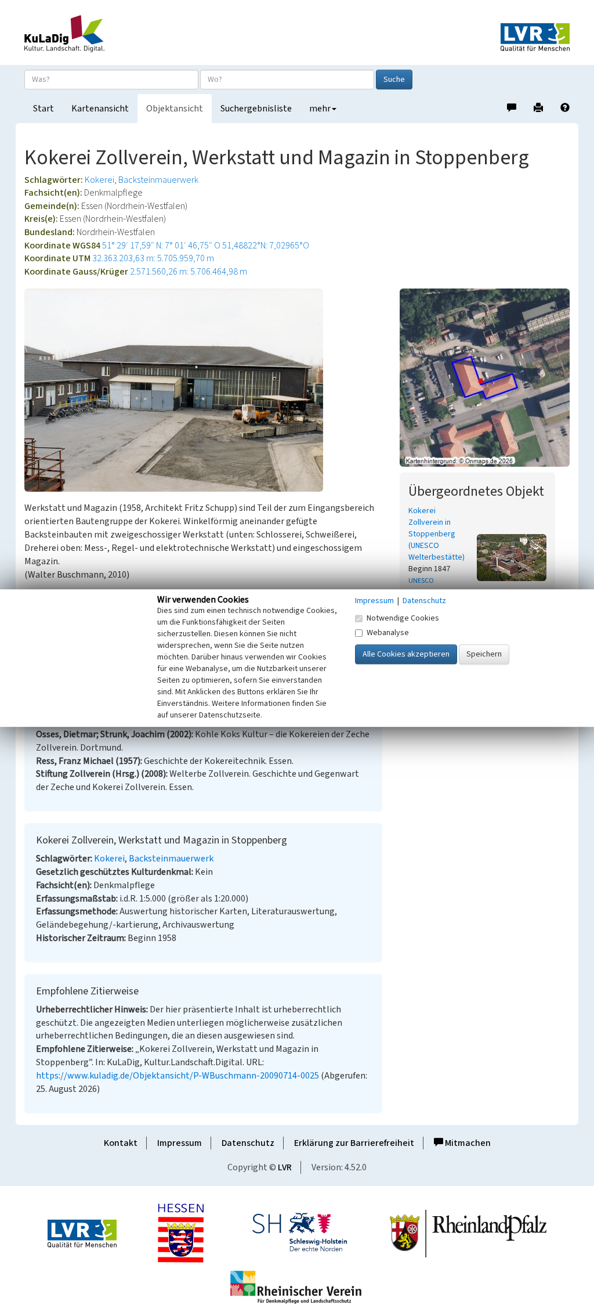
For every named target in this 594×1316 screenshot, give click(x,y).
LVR (285, 1167)
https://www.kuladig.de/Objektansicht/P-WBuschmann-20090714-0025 (177, 1075)
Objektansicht (174, 108)
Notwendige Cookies (403, 618)
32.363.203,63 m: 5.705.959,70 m (153, 258)
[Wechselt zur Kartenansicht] (485, 377)
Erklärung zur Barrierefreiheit (354, 1143)
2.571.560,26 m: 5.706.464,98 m (188, 271)
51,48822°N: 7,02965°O (265, 245)
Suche (394, 79)
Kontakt (120, 1143)
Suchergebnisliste (256, 108)
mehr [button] (320, 108)
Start (43, 108)
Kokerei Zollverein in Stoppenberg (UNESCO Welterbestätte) (436, 534)
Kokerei (99, 180)
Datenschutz (248, 1143)
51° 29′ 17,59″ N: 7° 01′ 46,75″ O (161, 245)
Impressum (179, 1143)
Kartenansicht (100, 108)
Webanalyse (388, 633)
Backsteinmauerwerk (158, 180)
